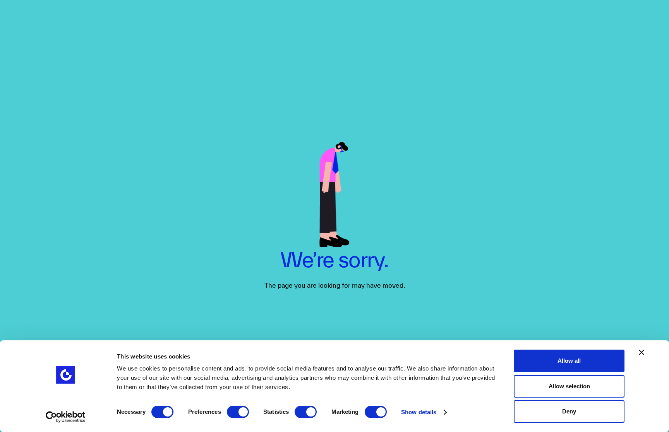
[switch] (238, 412)
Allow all (569, 360)
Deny (569, 411)
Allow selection (569, 386)
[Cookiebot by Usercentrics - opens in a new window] (65, 417)
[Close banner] (641, 352)
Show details (418, 412)
